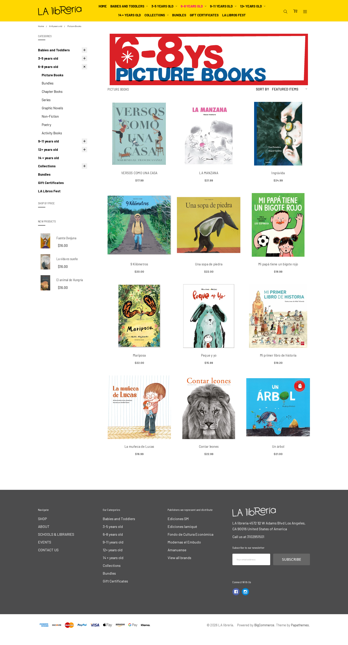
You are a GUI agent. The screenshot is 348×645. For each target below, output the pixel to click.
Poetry (46, 125)
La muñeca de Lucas (139, 446)
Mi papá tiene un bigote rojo (278, 264)
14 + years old (129, 15)
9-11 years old (221, 6)
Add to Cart (139, 146)
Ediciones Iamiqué (182, 526)
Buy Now (139, 156)
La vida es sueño (67, 259)
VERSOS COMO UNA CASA (139, 173)
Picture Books (52, 75)
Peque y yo (209, 355)
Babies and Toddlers (127, 6)
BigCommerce (264, 625)
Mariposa (139, 355)
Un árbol (278, 446)
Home (103, 6)
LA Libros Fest (234, 15)
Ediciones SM (178, 518)
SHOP (42, 518)
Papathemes (300, 625)
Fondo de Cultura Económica (190, 534)
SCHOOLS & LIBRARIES (56, 534)
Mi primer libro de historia (278, 355)
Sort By (262, 89)
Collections (155, 15)
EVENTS (44, 542)
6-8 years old (192, 6)
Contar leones (209, 446)
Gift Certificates (204, 15)
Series (46, 100)
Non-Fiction (50, 116)
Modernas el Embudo (184, 542)
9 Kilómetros (139, 264)
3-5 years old (162, 6)
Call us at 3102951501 (248, 536)
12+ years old (251, 6)
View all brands (179, 557)
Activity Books (52, 133)
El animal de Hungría (69, 280)
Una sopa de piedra (209, 264)
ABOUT (43, 526)
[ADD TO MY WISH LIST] (162, 116)
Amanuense (177, 550)
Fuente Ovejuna (66, 238)
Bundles (179, 15)
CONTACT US (48, 550)
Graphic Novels (52, 108)
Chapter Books (52, 91)
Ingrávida (278, 173)
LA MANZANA (208, 173)
